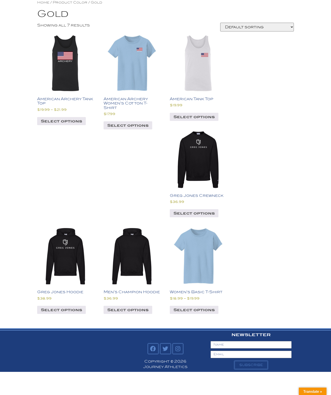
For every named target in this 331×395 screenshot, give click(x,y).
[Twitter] (165, 348)
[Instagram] (178, 348)
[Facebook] (153, 348)
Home (43, 2)
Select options (61, 121)
